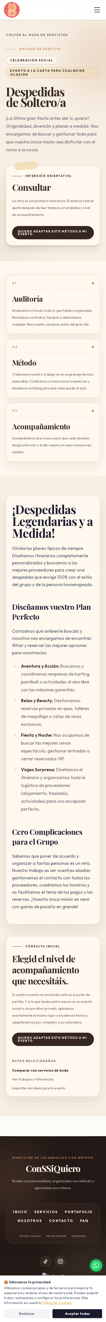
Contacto (61, 1220)
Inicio (20, 1212)
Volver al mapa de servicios (37, 35)
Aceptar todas (77, 1313)
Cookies (79, 1236)
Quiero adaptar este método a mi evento (52, 232)
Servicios (46, 1212)
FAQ (84, 1220)
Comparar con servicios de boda (40, 1070)
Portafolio (79, 1212)
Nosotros (30, 1220)
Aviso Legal (30, 1236)
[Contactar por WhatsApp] (96, 1265)
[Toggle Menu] (97, 9)
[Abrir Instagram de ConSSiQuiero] (60, 1261)
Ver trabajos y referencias (32, 1079)
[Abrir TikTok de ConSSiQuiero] (45, 1261)
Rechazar (27, 1313)
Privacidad (56, 1236)
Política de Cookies (56, 1303)
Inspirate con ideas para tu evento (38, 1088)
